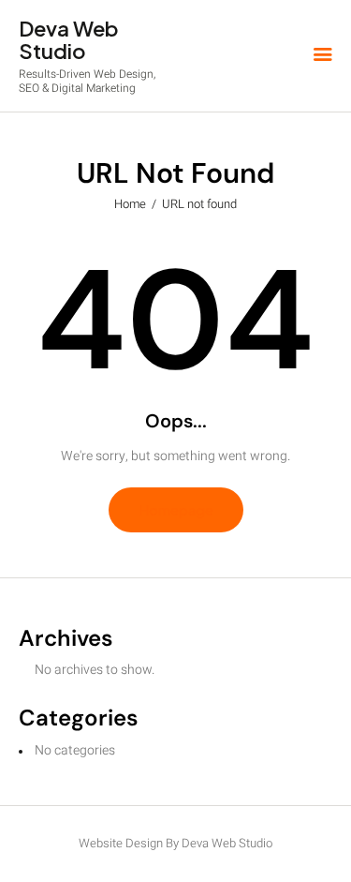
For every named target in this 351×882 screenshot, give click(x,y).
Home (130, 204)
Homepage (176, 509)
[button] (323, 55)
